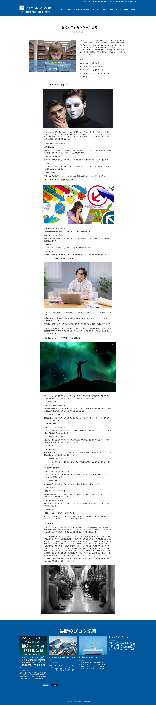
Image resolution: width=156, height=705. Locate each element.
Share (46, 685)
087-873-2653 (133, 1)
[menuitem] (63, 10)
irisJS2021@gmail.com (121, 1)
